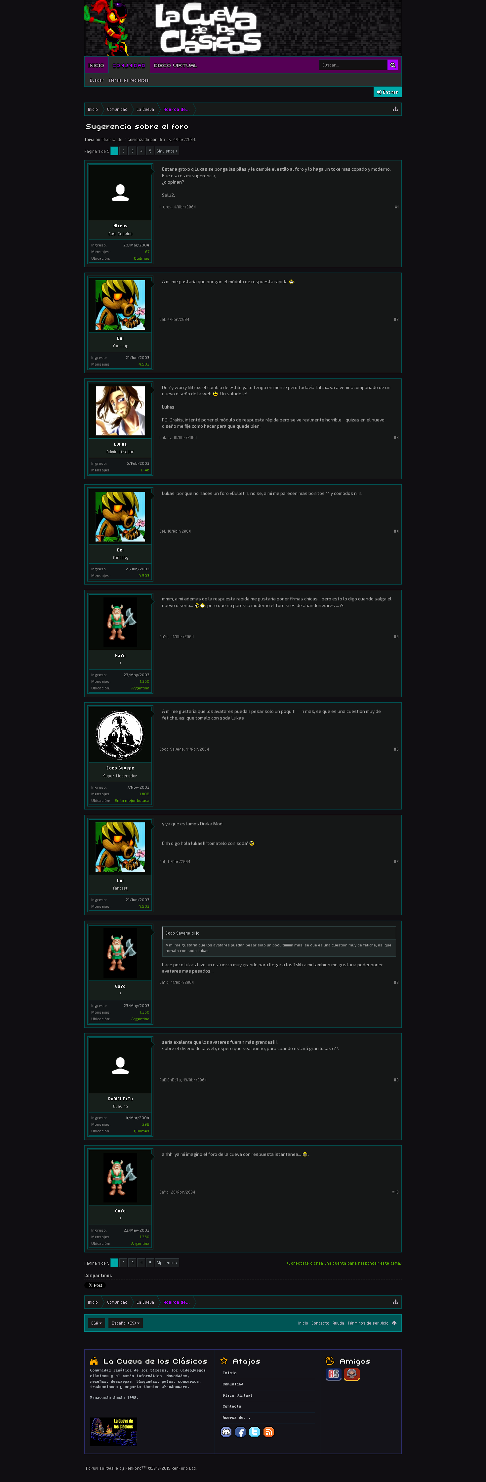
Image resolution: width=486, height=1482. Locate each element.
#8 (396, 982)
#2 (396, 319)
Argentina (140, 687)
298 (145, 1124)
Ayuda (338, 1323)
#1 (396, 206)
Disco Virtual (176, 64)
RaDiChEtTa (120, 1098)
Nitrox (165, 139)
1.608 (144, 793)
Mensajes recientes (129, 80)
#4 (396, 531)
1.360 (144, 681)
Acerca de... (113, 139)
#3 (396, 437)
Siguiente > (167, 150)
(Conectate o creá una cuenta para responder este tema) (344, 1263)
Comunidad (129, 64)
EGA (94, 1323)
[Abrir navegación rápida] (395, 109)
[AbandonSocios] (334, 1380)
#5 (396, 636)
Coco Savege (120, 767)
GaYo (120, 655)
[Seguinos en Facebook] (240, 1437)
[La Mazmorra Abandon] (352, 1380)
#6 (396, 749)
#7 (396, 861)
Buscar (97, 80)
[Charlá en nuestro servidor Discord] (226, 1437)
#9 (396, 1079)
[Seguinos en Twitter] (255, 1437)
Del (120, 338)
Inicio (96, 64)
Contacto (320, 1323)
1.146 (145, 469)
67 (147, 251)
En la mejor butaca (132, 800)
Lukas (120, 444)
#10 (395, 1192)
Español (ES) (124, 1323)
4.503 (144, 364)
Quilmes (141, 258)
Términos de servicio (367, 1323)
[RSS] (269, 1437)
